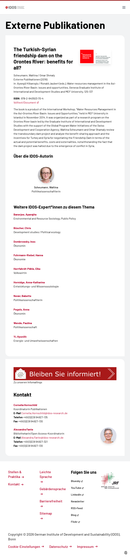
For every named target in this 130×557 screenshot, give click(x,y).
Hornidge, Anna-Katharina (29, 282)
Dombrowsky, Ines (24, 241)
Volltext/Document (25, 102)
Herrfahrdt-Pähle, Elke (27, 268)
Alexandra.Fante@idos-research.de (42, 437)
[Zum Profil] (108, 435)
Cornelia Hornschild (25, 405)
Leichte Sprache (46, 474)
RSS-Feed (77, 508)
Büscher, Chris (22, 228)
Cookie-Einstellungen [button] (24, 546)
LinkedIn (76, 494)
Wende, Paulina (23, 323)
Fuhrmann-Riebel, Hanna (28, 255)
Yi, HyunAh (20, 336)
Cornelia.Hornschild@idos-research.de (44, 413)
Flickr (74, 521)
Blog (74, 514)
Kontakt (14, 484)
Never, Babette (22, 295)
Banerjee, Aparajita (25, 214)
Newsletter (77, 501)
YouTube (76, 487)
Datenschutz (58, 546)
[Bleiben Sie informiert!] (65, 373)
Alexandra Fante (23, 429)
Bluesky (76, 481)
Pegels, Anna (21, 309)
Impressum (85, 546)
